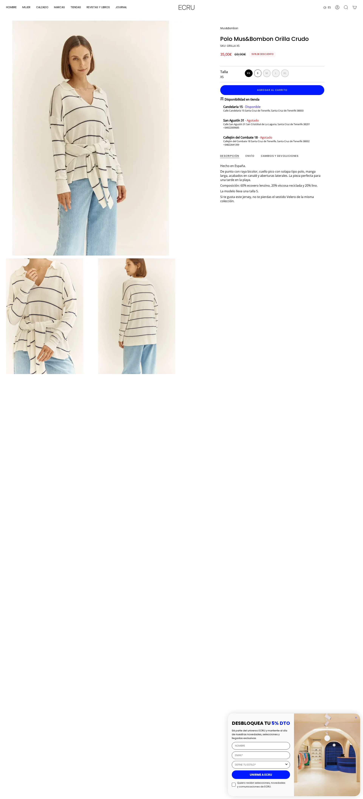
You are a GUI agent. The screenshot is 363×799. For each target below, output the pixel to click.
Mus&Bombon (229, 28)
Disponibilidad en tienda (242, 99)
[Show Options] (286, 764)
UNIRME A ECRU (261, 775)
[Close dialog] (356, 717)
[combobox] (260, 764)
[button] (11, 7)
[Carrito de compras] (354, 7)
